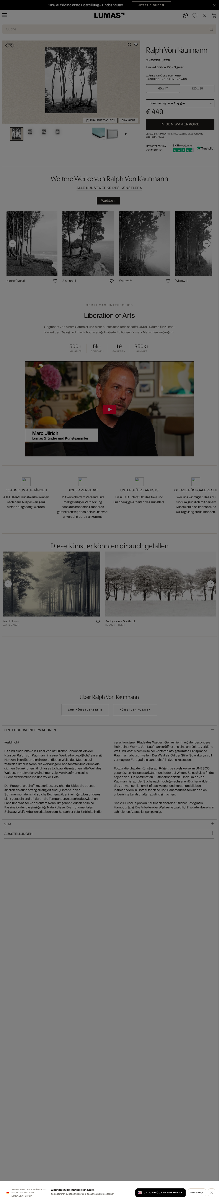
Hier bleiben (197, 1192)
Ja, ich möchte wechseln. (163, 1192)
